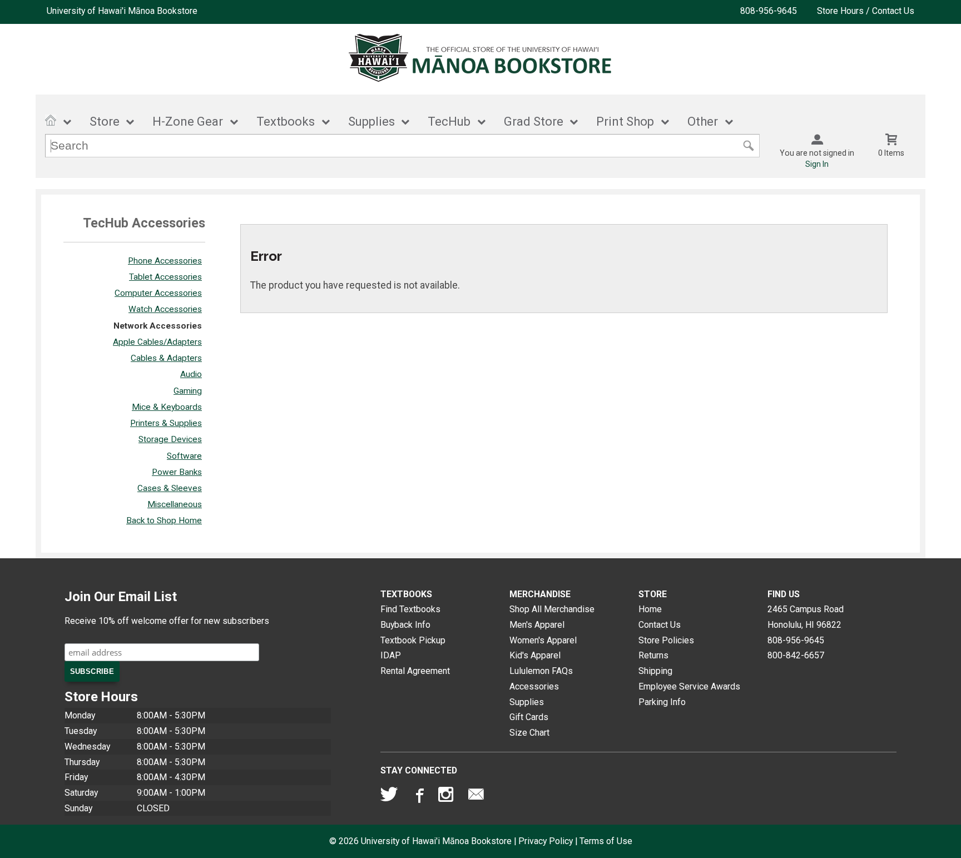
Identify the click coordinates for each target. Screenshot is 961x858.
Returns (653, 655)
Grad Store (533, 121)
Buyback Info (405, 624)
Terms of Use (605, 841)
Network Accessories (157, 326)
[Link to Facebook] (418, 797)
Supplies (371, 121)
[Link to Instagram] (447, 797)
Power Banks (177, 472)
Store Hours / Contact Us (865, 11)
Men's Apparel (536, 624)
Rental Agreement (415, 671)
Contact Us (659, 624)
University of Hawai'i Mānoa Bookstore (122, 11)
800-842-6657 (795, 655)
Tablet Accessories (165, 277)
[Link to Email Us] (476, 797)
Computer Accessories (158, 293)
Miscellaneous (174, 504)
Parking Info (662, 702)
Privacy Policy (545, 841)
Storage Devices (170, 439)
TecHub (449, 121)
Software (184, 456)
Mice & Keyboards (167, 407)
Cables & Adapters (166, 358)
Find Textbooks (410, 609)
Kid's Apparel (535, 655)
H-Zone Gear (187, 121)
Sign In (817, 164)
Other (702, 121)
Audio (191, 374)
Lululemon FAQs (541, 671)
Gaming (188, 391)
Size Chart (529, 732)
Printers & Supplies (166, 423)
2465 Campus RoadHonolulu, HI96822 (805, 617)
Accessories (534, 686)
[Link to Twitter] (389, 797)
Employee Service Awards (689, 686)
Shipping (655, 671)
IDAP (390, 655)
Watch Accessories (165, 309)
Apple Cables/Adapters (157, 342)
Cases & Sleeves (169, 488)
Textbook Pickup (412, 640)
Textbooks (285, 121)
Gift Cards (528, 717)
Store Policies (666, 640)
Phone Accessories (165, 261)
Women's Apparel (543, 640)
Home (650, 609)
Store (105, 121)
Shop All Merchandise (552, 609)
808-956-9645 (768, 11)
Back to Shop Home (164, 520)
